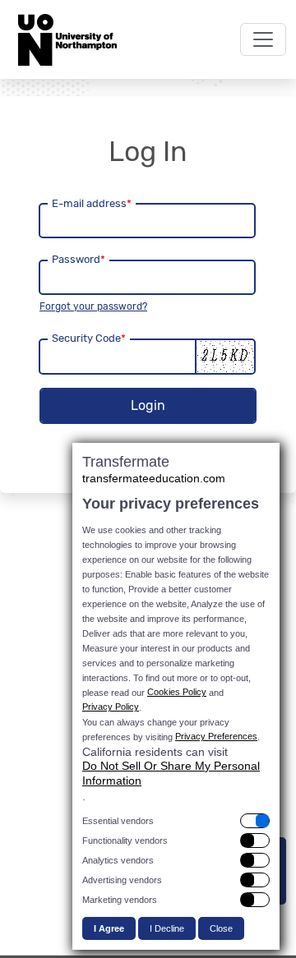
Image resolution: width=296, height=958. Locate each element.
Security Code (89, 338)
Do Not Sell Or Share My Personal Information (171, 773)
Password (78, 259)
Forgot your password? (93, 306)
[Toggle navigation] (263, 39)
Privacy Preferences (216, 736)
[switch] (176, 820)
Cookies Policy (176, 692)
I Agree (109, 928)
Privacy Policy (110, 707)
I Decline (167, 928)
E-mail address (92, 203)
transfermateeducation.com (153, 478)
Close (221, 928)
